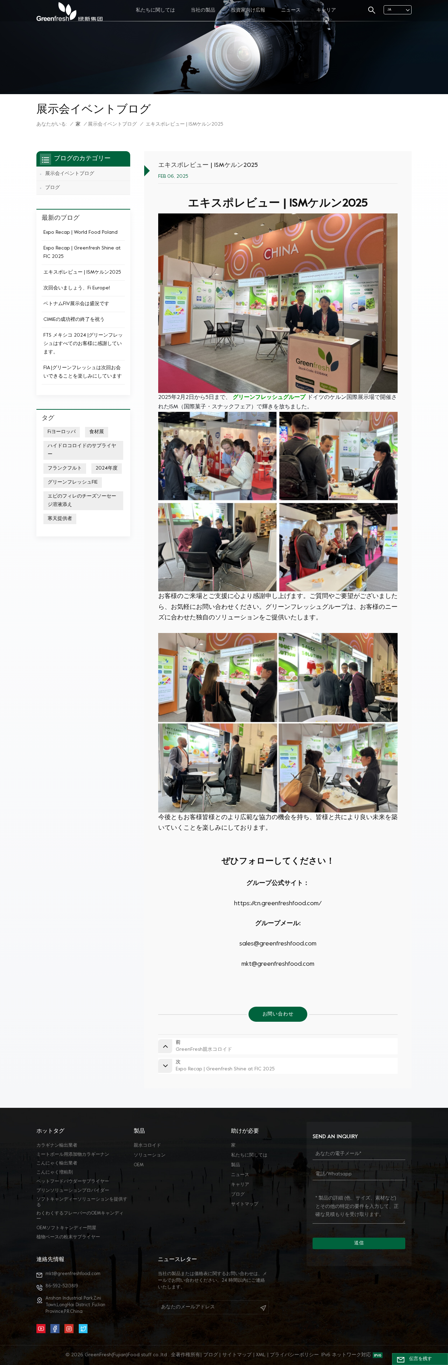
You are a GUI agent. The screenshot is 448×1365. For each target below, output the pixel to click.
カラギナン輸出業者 (56, 1146)
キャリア (326, 10)
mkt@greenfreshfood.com (73, 1274)
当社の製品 (203, 10)
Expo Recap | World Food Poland (80, 232)
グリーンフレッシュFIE (73, 482)
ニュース (291, 10)
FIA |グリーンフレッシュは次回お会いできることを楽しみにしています (82, 372)
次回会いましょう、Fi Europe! (76, 288)
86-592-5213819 (62, 1286)
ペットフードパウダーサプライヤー (72, 1182)
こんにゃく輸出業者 (56, 1163)
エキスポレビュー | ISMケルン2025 (82, 272)
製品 (235, 1165)
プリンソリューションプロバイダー (72, 1191)
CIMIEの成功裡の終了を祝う (74, 319)
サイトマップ (244, 1204)
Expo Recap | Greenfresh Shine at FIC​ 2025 (82, 252)
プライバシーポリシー (294, 1355)
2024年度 (107, 468)
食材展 (96, 432)
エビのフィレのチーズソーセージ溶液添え (82, 500)
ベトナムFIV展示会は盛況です (76, 304)
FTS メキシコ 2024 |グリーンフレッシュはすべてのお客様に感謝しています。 (83, 343)
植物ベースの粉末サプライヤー (68, 1237)
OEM (139, 1165)
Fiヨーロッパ (62, 432)
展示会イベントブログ (112, 124)
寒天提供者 (60, 518)
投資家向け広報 (248, 10)
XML (261, 1355)
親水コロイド (147, 1146)
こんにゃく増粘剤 (54, 1172)
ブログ (52, 187)
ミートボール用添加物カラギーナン (72, 1155)
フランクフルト (65, 468)
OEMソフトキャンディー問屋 (66, 1228)
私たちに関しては (155, 10)
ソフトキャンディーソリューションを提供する (81, 1202)
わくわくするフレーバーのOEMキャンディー (80, 1216)
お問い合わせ (278, 1014)
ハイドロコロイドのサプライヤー (82, 450)
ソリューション (150, 1155)
